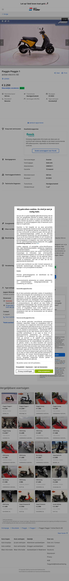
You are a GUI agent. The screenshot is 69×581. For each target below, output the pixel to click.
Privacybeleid (20, 367)
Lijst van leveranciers (40, 367)
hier (38, 243)
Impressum (29, 367)
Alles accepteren (44, 371)
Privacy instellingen (25, 371)
